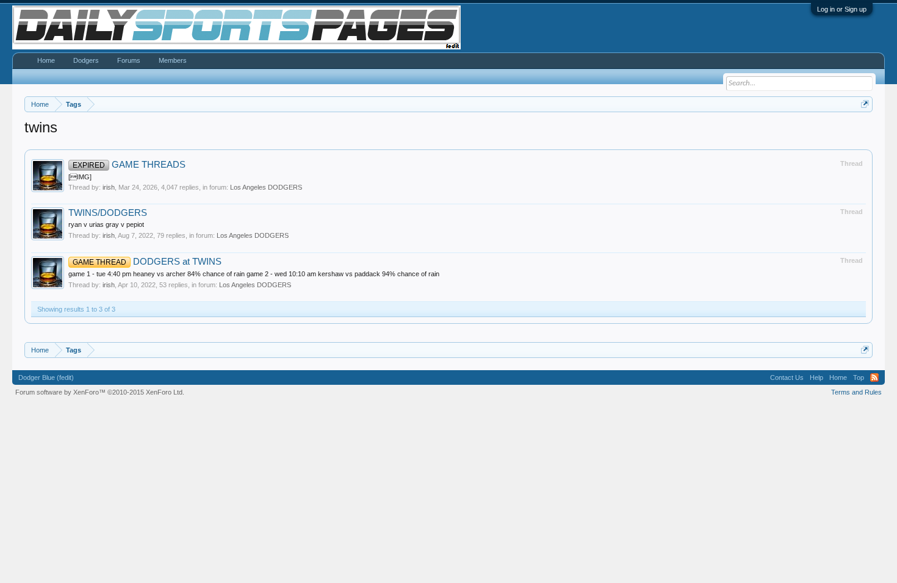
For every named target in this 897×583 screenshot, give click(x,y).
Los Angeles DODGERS (266, 187)
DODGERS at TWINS (147, 261)
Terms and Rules (856, 392)
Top (858, 377)
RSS (874, 377)
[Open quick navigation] (865, 104)
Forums (128, 60)
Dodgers (86, 60)
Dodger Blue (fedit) (46, 377)
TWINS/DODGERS (107, 213)
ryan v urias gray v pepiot (106, 224)
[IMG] (80, 177)
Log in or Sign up (841, 9)
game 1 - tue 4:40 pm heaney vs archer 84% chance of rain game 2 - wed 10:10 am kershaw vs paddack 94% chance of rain (253, 273)
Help (816, 377)
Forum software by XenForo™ (99, 392)
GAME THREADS (129, 165)
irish (109, 187)
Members (173, 60)
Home (46, 60)
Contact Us (787, 377)
